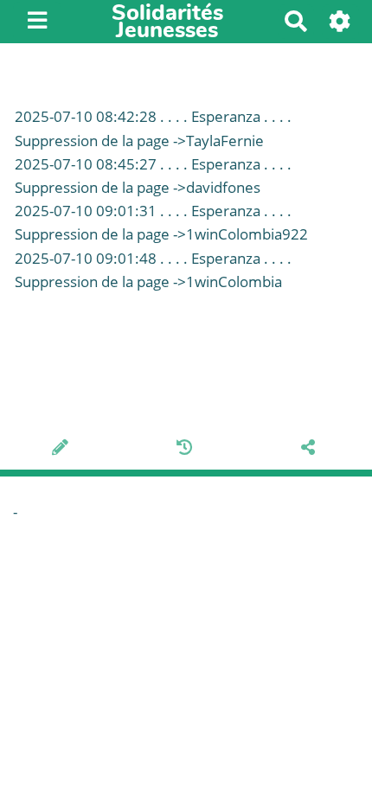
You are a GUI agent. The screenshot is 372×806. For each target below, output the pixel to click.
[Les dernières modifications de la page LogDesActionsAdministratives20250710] (187, 449)
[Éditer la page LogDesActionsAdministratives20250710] (62, 449)
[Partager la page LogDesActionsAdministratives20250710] (310, 449)
